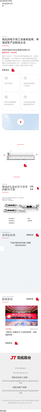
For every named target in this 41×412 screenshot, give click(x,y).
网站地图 (3, 411)
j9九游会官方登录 (7, 3)
